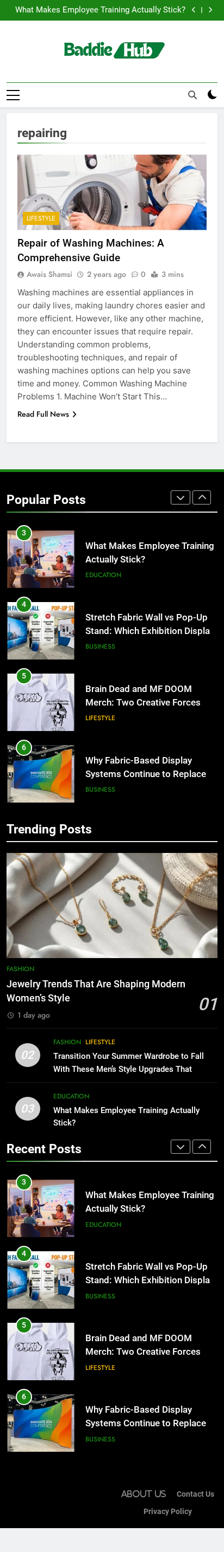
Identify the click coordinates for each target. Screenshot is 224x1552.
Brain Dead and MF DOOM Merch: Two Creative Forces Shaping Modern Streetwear (143, 702)
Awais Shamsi (49, 274)
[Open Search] (192, 94)
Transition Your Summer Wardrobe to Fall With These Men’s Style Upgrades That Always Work (128, 1068)
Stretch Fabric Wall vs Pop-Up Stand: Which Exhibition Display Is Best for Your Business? (149, 631)
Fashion (20, 969)
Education (103, 575)
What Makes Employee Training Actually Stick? (100, 10)
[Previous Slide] (193, 10)
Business (100, 646)
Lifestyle (41, 218)
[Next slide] (210, 10)
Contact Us (195, 1494)
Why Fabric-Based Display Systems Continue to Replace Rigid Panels (145, 774)
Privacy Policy (168, 1511)
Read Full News (43, 414)
